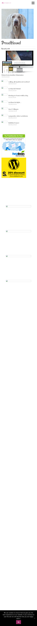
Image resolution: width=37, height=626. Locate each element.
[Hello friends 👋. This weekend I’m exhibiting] (18, 368)
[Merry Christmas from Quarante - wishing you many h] (18, 408)
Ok (18, 622)
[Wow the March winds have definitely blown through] (18, 575)
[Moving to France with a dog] (4, 96)
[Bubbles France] (4, 124)
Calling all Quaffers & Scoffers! (19, 82)
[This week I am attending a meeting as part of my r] (18, 337)
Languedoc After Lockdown (18, 116)
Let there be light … (14, 102)
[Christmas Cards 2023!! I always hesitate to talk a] (18, 469)
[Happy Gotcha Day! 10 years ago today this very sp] (18, 601)
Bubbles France (13, 123)
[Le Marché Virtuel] (4, 90)
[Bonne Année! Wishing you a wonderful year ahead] (18, 397)
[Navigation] (33, 3)
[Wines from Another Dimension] (18, 62)
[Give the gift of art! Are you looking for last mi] (18, 429)
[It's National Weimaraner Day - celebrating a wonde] (18, 547)
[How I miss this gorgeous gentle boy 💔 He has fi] (18, 319)
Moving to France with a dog (18, 95)
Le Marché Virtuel (14, 89)
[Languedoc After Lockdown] (4, 117)
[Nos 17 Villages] (4, 110)
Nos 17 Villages (13, 109)
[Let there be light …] (4, 103)
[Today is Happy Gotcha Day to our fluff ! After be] (18, 521)
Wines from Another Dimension (12, 75)
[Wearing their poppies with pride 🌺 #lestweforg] (18, 501)
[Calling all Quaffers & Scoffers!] (4, 83)
